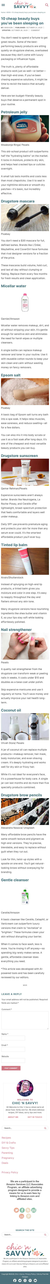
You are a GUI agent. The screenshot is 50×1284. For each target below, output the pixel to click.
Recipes (6, 1137)
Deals (5, 1162)
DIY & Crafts (9, 1142)
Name (5, 1034)
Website (5, 1056)
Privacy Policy (10, 1172)
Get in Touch (35, 1117)
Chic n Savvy (25, 4)
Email (5, 1045)
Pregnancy (8, 1157)
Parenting (7, 1152)
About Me (13, 1117)
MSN (25, 985)
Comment (35, 30)
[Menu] (3, 5)
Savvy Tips (8, 1147)
